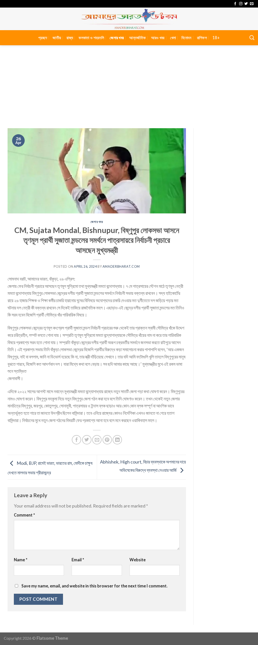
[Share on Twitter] (86, 439)
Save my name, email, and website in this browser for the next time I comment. (94, 585)
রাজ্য (70, 37)
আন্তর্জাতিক (137, 37)
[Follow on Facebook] (235, 4)
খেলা (173, 37)
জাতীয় (57, 37)
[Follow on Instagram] (240, 4)
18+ (216, 37)
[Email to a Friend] (97, 439)
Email (78, 559)
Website (138, 559)
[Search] (251, 37)
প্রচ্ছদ (42, 37)
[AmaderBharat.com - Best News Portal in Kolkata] (129, 19)
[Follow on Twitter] (246, 4)
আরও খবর (157, 37)
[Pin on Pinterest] (107, 439)
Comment (24, 515)
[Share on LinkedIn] (117, 439)
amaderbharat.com (121, 266)
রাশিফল (202, 37)
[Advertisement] (129, 83)
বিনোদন (186, 37)
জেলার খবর (117, 37)
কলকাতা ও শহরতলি (91, 37)
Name (20, 559)
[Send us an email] (251, 4)
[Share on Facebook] (76, 439)
